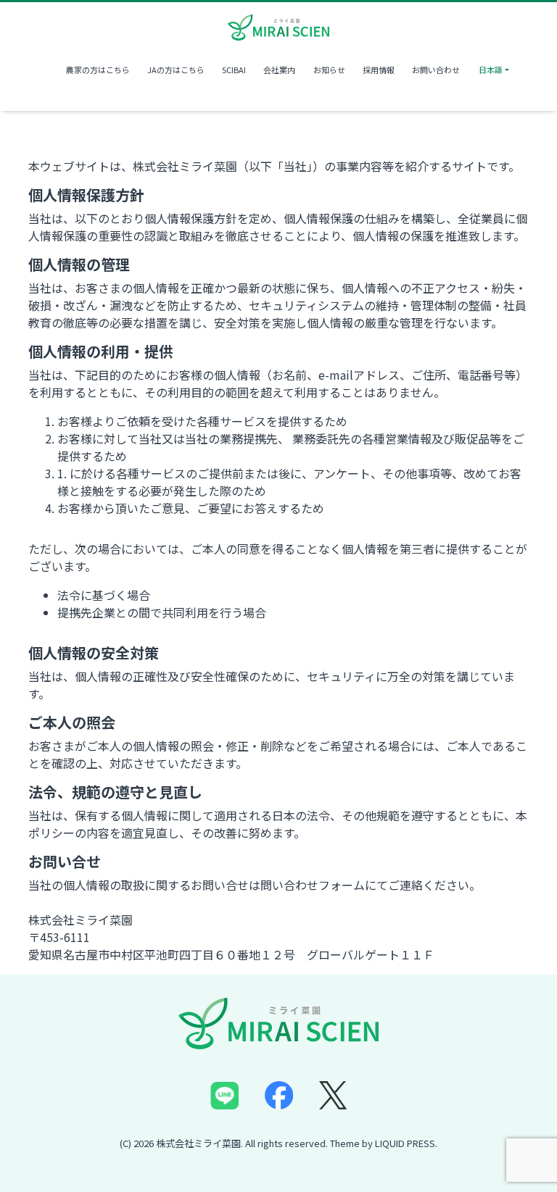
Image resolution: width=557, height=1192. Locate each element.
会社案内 (279, 69)
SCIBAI (234, 69)
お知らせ (329, 69)
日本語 (491, 69)
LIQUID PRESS (405, 1143)
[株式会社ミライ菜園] (278, 26)
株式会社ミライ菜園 (198, 1143)
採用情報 (379, 69)
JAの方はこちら (176, 69)
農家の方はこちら (97, 69)
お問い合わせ (436, 69)
